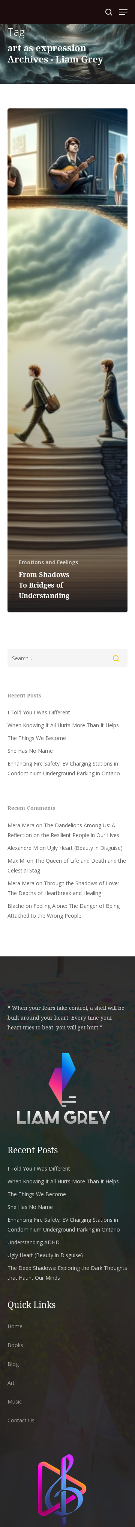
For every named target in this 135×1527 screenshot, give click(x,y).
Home (15, 1326)
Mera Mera (21, 825)
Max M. (17, 860)
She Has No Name (30, 750)
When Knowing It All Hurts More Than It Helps (63, 725)
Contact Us (21, 1420)
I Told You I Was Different (39, 712)
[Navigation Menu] (123, 12)
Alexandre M (23, 847)
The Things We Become (37, 737)
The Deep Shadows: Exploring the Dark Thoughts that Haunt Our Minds (67, 1272)
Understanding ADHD (34, 1242)
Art (11, 1382)
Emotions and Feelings (48, 562)
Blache (16, 905)
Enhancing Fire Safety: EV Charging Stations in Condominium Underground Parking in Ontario (64, 768)
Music (15, 1401)
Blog (13, 1363)
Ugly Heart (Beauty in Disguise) (85, 847)
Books (15, 1345)
